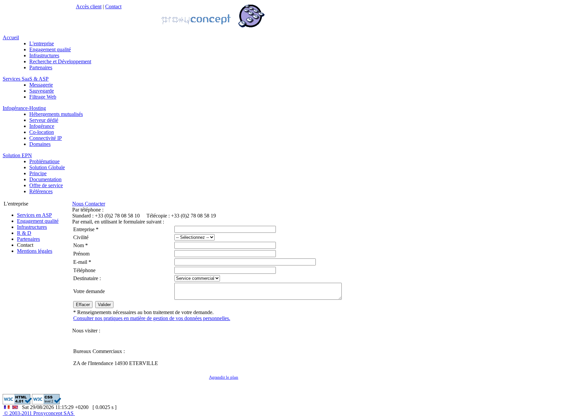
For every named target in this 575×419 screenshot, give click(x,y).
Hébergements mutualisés (56, 114)
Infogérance (41, 126)
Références (41, 191)
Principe (38, 173)
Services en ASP (34, 215)
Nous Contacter (88, 204)
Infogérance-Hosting (24, 108)
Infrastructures (44, 55)
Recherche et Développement (60, 61)
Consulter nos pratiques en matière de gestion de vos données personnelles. (151, 318)
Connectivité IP (45, 138)
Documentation (45, 179)
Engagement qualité (50, 49)
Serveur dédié (43, 120)
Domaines (40, 144)
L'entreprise (41, 43)
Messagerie (41, 85)
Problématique (44, 161)
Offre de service (46, 185)
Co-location (41, 132)
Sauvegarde (41, 91)
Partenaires (40, 67)
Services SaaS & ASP (26, 79)
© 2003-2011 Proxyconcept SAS (39, 413)
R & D (24, 233)
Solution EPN (17, 155)
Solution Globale (47, 167)
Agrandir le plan (223, 377)
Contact (113, 6)
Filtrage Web (42, 97)
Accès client (88, 6)
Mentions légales (34, 251)
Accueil (11, 37)
